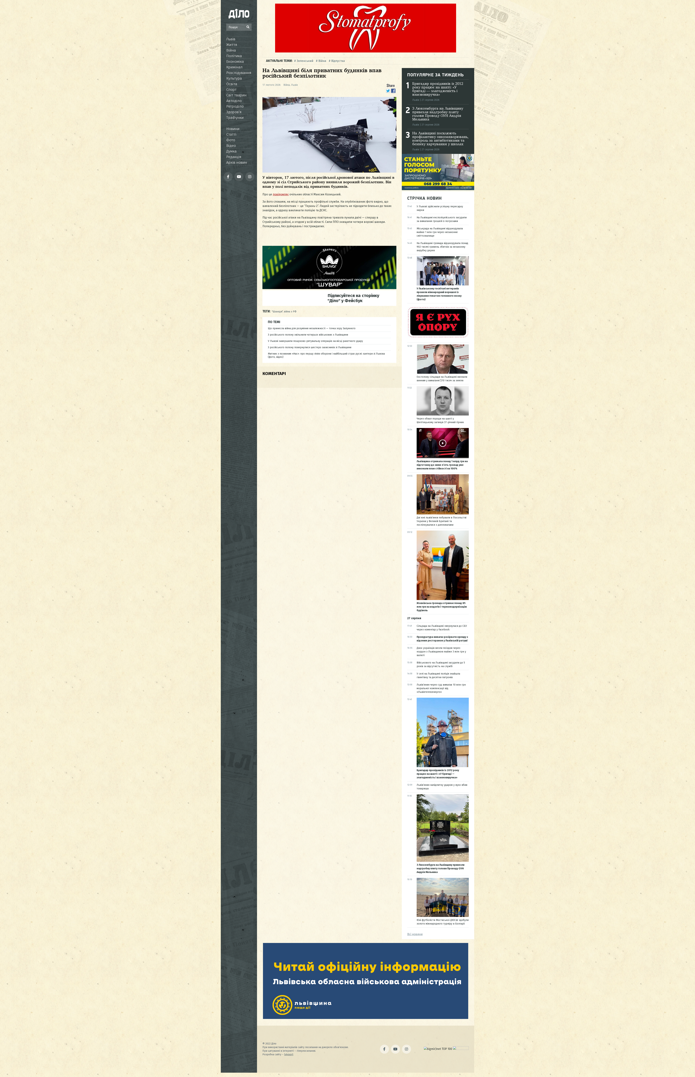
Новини (232, 128)
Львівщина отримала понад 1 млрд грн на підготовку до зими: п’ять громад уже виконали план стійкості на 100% (442, 465)
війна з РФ (290, 311)
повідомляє (281, 194)
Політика (234, 56)
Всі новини (415, 934)
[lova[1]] (365, 1018)
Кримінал (234, 67)
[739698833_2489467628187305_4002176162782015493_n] (365, 51)
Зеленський (305, 61)
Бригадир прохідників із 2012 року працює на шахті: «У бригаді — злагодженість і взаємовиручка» (437, 89)
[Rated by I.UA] (461, 1049)
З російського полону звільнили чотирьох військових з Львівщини (308, 334)
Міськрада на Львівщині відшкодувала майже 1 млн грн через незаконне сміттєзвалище (440, 232)
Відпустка (338, 61)
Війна (231, 50)
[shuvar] (329, 288)
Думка (231, 151)
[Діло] (239, 13)
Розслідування (238, 72)
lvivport (288, 1054)
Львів (230, 39)
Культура (234, 78)
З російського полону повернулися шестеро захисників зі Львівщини (309, 347)
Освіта (231, 84)
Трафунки (235, 117)
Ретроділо (235, 106)
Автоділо (234, 100)
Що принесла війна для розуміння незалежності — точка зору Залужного (311, 328)
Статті (231, 134)
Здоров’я (233, 112)
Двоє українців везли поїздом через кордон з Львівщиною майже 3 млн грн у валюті (441, 651)
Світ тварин (236, 95)
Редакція (233, 156)
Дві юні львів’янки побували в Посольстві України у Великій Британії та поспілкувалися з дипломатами (441, 521)
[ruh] (438, 337)
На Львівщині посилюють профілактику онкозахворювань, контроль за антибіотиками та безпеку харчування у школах (440, 139)
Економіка (235, 61)
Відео (231, 145)
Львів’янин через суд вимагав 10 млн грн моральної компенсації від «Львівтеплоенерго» (441, 688)
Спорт (231, 89)
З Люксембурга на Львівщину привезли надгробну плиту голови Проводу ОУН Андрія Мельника (437, 114)
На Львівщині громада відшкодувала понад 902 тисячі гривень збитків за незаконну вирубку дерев (442, 247)
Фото (230, 140)
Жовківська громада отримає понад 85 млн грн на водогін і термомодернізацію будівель (442, 607)
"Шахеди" (277, 311)
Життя (231, 44)
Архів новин (236, 162)
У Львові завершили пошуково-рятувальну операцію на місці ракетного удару (315, 341)
